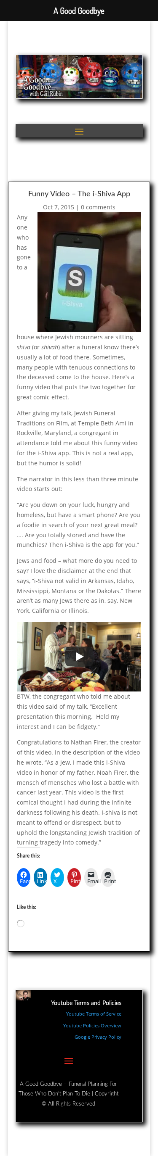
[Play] (79, 657)
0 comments (98, 207)
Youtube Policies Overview (92, 1025)
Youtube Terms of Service (93, 1014)
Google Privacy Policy (98, 1037)
